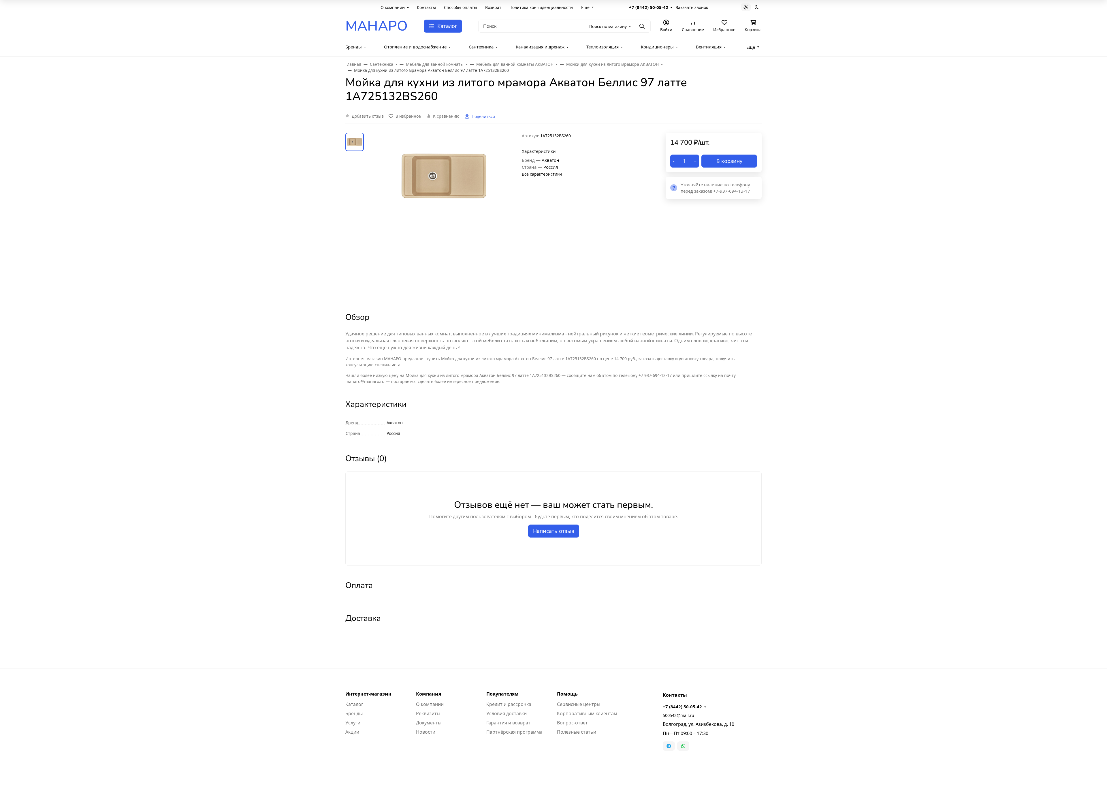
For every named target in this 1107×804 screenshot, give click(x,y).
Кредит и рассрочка (508, 704)
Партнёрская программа (514, 732)
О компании (393, 7)
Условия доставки (506, 713)
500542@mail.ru (678, 715)
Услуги (352, 723)
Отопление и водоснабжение (415, 47)
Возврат (493, 7)
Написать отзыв (553, 530)
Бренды (353, 47)
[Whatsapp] (683, 746)
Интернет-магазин (368, 694)
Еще (585, 7)
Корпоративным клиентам (587, 713)
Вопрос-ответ (572, 723)
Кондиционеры (657, 47)
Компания (428, 694)
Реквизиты (428, 713)
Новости (425, 732)
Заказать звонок (692, 7)
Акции (352, 732)
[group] (444, 217)
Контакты (426, 7)
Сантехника (481, 47)
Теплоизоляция (602, 47)
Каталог (354, 704)
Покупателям (502, 694)
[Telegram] (669, 746)
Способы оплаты (460, 7)
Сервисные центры (578, 704)
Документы (428, 723)
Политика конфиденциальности (541, 7)
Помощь (567, 694)
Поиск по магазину (608, 26)
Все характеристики (542, 174)
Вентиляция (709, 47)
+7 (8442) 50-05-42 (648, 7)
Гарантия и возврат (508, 723)
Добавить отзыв (368, 116)
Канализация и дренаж (540, 47)
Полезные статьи (576, 732)
